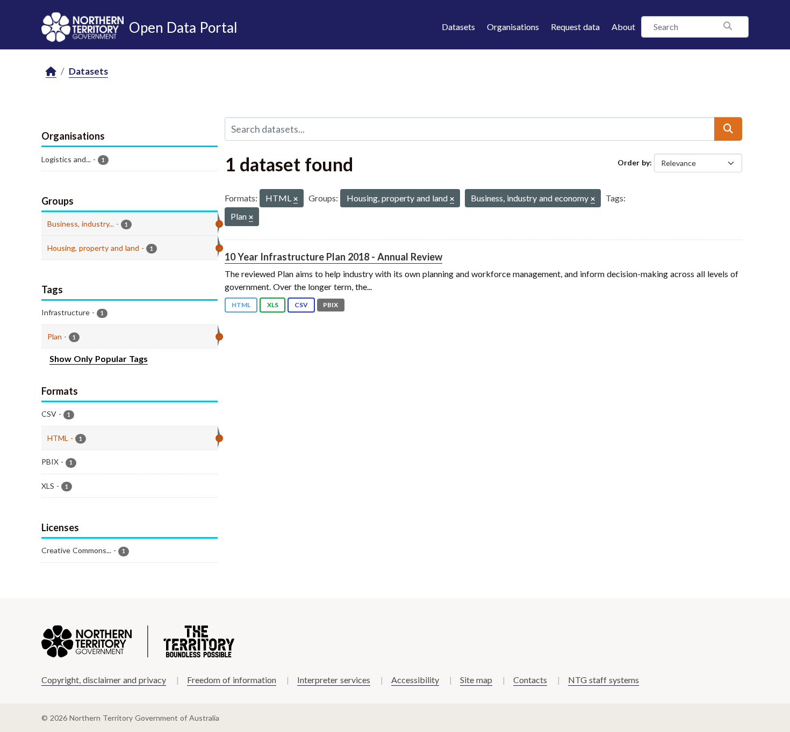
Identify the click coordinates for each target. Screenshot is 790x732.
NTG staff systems (603, 680)
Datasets (458, 26)
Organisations (513, 26)
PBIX (330, 305)
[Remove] (295, 199)
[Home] (51, 72)
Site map (476, 680)
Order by (633, 162)
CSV (301, 305)
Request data (575, 26)
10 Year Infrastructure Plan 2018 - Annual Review (333, 257)
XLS (272, 305)
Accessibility (415, 680)
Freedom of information (231, 680)
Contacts (530, 680)
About (623, 26)
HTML (241, 305)
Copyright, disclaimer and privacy (103, 680)
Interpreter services (333, 680)
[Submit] (728, 129)
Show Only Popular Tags (98, 358)
